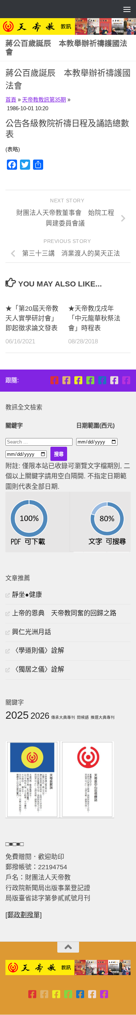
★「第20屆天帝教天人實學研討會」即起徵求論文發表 (31, 318)
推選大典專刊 (103, 717)
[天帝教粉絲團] (126, 380)
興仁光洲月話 (31, 632)
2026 (39, 716)
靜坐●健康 (27, 594)
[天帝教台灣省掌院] (66, 380)
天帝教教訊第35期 (44, 99)
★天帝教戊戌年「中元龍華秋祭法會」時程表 (94, 318)
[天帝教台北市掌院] (54, 380)
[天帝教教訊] (102, 380)
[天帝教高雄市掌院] (78, 380)
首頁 (10, 99)
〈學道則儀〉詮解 (38, 650)
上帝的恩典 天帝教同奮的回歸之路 (64, 613)
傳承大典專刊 (63, 717)
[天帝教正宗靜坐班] (114, 380)
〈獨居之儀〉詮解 (38, 669)
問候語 (83, 717)
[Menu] (127, 9)
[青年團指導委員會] (90, 380)
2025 (17, 715)
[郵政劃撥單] (23, 915)
